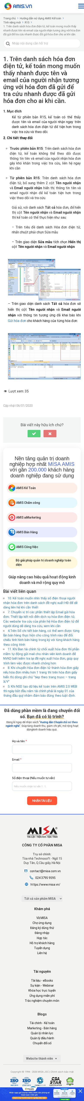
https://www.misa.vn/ (45, 884)
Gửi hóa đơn (17, 321)
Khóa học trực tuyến (42, 990)
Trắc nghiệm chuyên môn (42, 1000)
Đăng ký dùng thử (42, 928)
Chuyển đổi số (42, 1043)
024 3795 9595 (45, 878)
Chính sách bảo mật (62, 1071)
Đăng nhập (42, 933)
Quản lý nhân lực (42, 1033)
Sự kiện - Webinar (42, 985)
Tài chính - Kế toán (42, 1023)
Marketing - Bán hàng (42, 1028)
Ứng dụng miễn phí (42, 995)
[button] (34, 433)
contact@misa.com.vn (45, 871)
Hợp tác (42, 938)
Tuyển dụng (42, 948)
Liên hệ (42, 953)
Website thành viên (40, 1058)
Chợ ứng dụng (42, 923)
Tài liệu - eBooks (42, 980)
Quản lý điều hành (42, 1038)
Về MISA (42, 918)
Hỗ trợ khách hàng (42, 943)
